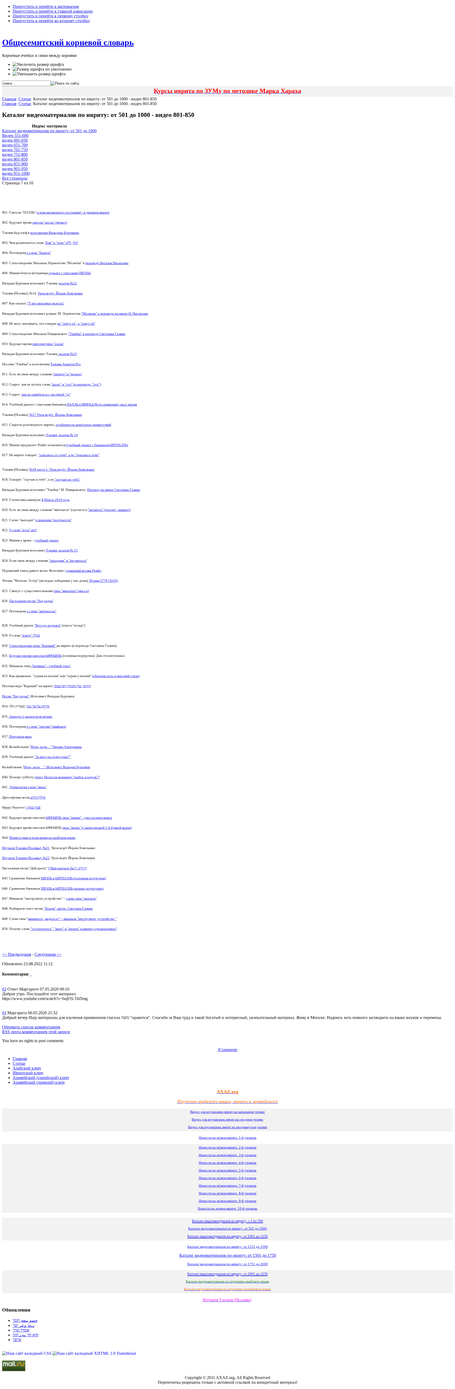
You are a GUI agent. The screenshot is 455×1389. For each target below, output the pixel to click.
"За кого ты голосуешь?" (52, 757)
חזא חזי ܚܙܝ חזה (25, 1335)
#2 (4, 989)
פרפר (17, 1339)
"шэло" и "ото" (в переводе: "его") (76, 384)
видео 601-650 (15, 140)
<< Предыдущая (16, 954)
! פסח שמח (33, 807)
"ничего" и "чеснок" (67, 374)
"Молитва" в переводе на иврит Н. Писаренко (114, 314)
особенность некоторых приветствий (83, 425)
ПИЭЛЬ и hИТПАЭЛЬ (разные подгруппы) (72, 888)
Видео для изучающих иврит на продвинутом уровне (227, 1127)
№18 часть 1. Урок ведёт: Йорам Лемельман (61, 469)
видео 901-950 (15, 168)
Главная (9, 99)
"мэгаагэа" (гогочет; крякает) (109, 510)
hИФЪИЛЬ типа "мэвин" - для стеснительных (79, 818)
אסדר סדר (21, 1330)
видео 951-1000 (16, 173)
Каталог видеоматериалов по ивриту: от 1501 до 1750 (227, 1255)
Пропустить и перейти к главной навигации (53, 11)
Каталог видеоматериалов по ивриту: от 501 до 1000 (49, 131)
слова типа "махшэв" (81, 898)
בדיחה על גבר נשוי (37, 706)
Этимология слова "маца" (28, 787)
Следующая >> (47, 954)
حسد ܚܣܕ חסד (25, 1320)
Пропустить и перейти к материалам (46, 6)
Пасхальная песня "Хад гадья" (31, 601)
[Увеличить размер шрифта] (38, 64)
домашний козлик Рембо (83, 571)
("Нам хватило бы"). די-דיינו (67, 868)
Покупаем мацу (20, 736)
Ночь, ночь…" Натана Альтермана (56, 747)
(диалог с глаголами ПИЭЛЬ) (69, 273)
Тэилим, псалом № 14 (61, 435)
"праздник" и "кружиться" (68, 561)
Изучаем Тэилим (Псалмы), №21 (26, 848)
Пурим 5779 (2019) (103, 581)
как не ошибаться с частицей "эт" (46, 394)
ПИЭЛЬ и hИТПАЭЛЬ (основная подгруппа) (73, 878)
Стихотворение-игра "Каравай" (33, 646)
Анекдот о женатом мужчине (30, 716)
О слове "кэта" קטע (23, 530)
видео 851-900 (15, 164)
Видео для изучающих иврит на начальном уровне (227, 1112)
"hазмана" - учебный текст (51, 666)
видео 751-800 (15, 154)
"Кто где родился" (47, 625)
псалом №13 (67, 354)
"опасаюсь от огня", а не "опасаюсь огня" (68, 455)
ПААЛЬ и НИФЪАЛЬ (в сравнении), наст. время (101, 404)
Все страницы (14, 178)
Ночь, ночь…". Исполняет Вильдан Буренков (57, 767)
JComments (227, 1049)
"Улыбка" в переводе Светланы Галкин (96, 334)
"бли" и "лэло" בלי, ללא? (61, 243)
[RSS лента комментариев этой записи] (30, 974)
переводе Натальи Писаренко (106, 263)
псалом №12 (68, 283)
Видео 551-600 (15, 135)
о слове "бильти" (38, 253)
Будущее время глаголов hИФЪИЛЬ (35, 656)
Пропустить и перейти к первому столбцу (50, 16)
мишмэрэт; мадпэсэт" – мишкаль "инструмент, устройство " (72, 919)
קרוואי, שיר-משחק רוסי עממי (72, 686)
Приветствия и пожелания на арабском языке (42, 838)
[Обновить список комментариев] (31, 974)
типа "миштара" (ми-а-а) (71, 591)
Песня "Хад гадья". (16, 696)
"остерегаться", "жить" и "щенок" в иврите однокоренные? (74, 929)
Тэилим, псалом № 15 (61, 550)
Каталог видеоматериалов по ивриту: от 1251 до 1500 (227, 1247)
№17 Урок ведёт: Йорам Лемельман (55, 415)
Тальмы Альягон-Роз (65, 364)
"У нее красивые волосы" (45, 303)
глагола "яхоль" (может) (49, 222)
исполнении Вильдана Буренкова (54, 233)
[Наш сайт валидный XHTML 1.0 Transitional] (94, 1353)
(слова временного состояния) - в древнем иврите (73, 212)
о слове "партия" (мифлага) (46, 726)
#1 (4, 1013)
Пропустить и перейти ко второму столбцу (51, 20)
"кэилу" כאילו (30, 635)
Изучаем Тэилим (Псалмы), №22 (26, 858)
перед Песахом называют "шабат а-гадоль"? (67, 777)
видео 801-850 (15, 159)
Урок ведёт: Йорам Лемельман (60, 293)
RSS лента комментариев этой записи (36, 1032)
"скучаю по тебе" (67, 479)
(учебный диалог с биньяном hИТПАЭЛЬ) (96, 445)
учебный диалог (46, 540)
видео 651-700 (15, 145)
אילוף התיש (38, 797)
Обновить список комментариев (31, 1027)
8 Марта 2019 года (56, 500)
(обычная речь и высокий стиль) (116, 676)
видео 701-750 (15, 149)
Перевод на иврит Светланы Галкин (113, 490)
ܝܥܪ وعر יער (23, 1325)
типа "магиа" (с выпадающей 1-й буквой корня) (97, 828)
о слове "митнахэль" (41, 611)
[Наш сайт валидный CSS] (27, 1353)
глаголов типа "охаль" (48, 344)
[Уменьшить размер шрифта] (39, 74)
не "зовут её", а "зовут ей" (76, 324)
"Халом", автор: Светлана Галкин (68, 908)
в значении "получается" (54, 520)
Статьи (24, 99)
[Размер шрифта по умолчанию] (42, 69)
